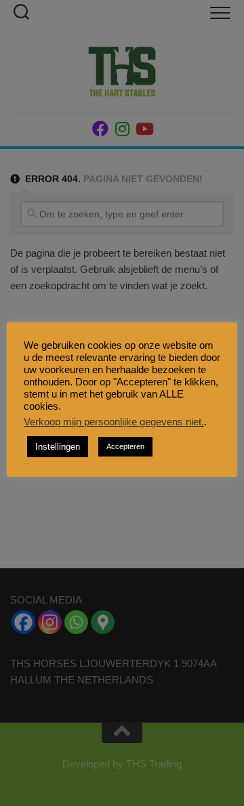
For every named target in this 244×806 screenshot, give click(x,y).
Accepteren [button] (125, 446)
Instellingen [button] (57, 447)
